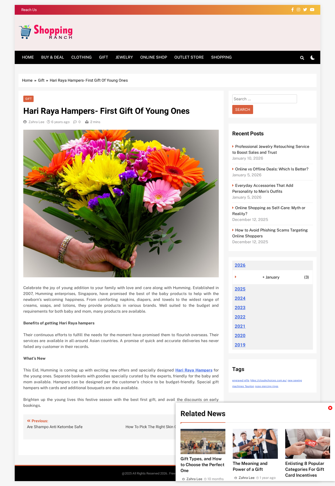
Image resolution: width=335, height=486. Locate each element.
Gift (103, 57)
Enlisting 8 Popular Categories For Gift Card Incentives (304, 469)
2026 (240, 265)
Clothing (81, 57)
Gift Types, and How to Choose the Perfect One (202, 464)
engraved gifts (240, 380)
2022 (240, 317)
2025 (240, 289)
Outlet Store (189, 57)
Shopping (221, 57)
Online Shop (153, 57)
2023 (240, 307)
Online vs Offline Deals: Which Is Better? (271, 169)
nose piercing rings (266, 386)
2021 (240, 326)
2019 (240, 345)
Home (28, 57)
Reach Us (29, 10)
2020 (240, 335)
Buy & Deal (52, 57)
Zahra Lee (36, 122)
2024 (240, 298)
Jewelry (124, 57)
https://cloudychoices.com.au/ (268, 380)
